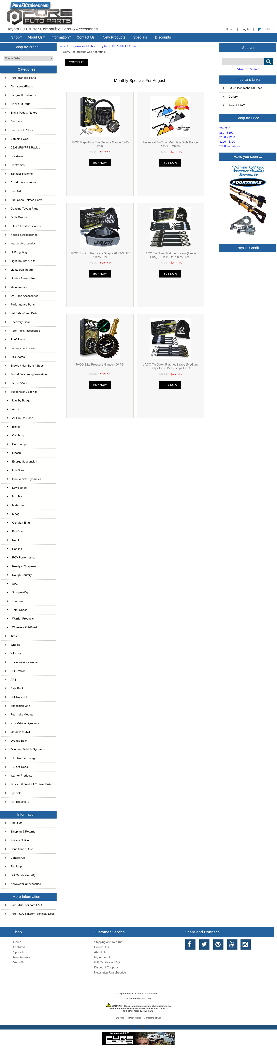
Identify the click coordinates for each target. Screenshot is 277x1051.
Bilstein (16, 426)
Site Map (16, 866)
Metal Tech (19, 505)
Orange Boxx (19, 740)
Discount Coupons (106, 967)
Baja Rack (17, 688)
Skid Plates (18, 356)
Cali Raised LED (21, 697)
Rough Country (22, 575)
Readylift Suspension (25, 566)
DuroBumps (19, 444)
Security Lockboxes (23, 348)
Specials (140, 37)
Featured (19, 947)
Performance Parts (23, 304)
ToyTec (103, 46)
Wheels (15, 644)
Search (248, 47)
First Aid (16, 191)
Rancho (17, 548)
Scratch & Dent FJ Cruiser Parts (31, 784)
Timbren (17, 601)
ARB (13, 679)
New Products (114, 37)
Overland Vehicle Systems (27, 749)
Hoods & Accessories (24, 234)
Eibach (16, 452)
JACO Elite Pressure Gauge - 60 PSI (100, 364)
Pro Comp (18, 531)
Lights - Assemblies (23, 278)
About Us (35, 37)
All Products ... (20, 801)
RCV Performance (23, 557)
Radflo (16, 540)
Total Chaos (19, 609)
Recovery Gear (20, 322)
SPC (15, 583)
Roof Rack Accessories (25, 330)
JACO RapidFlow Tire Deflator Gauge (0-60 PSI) (100, 144)
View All (18, 962)
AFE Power (18, 670)
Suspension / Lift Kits (82, 46)
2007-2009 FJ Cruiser (124, 46)
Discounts (163, 37)
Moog (15, 513)
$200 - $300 (227, 141)
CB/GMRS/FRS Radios (25, 147)
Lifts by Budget (21, 400)
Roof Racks (18, 339)
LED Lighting (19, 252)
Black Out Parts (20, 103)
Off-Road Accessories (24, 295)
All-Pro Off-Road (22, 418)
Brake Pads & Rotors (24, 112)
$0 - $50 (224, 128)
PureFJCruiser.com (147, 993)
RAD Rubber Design (24, 758)
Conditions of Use (22, 849)
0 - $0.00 (268, 29)
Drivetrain (17, 156)
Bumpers (16, 121)
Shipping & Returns (23, 831)
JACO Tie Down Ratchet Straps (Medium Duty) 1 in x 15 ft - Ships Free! (170, 366)
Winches (16, 653)
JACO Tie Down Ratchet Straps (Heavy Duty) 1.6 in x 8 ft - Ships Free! (170, 255)
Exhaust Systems (22, 173)
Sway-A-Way (20, 592)
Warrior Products (23, 618)
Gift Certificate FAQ (23, 875)
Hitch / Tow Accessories (26, 226)
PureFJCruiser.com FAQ (26, 905)
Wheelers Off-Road (24, 627)
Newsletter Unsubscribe (26, 883)
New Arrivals (21, 957)
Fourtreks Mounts (22, 714)
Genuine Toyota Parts (24, 208)
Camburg (18, 435)
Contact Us (86, 37)
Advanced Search (247, 69)
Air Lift (16, 409)
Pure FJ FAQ (237, 105)
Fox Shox (18, 470)
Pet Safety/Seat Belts (24, 313)
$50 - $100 (226, 132)
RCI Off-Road (19, 766)
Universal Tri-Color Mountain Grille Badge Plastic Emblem (170, 144)
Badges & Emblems (23, 95)
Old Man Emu (21, 522)
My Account (102, 957)
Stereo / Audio (20, 383)
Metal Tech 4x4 (20, 732)
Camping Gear (20, 138)
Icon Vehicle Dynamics (26, 479)
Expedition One (20, 705)
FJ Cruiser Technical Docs (245, 87)
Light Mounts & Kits (23, 260)
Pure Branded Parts (23, 77)
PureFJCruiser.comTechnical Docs (33, 913)
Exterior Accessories (24, 182)
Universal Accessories (25, 662)
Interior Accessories (23, 243)
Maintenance (19, 287)
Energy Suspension (24, 461)
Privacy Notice (20, 840)
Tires (14, 636)
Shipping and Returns (108, 942)
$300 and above (229, 146)
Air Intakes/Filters (22, 86)
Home (230, 29)
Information (59, 37)
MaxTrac (17, 496)
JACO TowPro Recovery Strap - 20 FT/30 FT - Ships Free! (100, 255)
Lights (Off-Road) (22, 269)
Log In (246, 29)
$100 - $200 (227, 137)
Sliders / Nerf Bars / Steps (27, 365)
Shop (15, 37)
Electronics (18, 165)
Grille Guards (19, 217)
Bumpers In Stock (22, 130)
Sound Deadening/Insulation (29, 374)
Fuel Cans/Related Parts (26, 199)
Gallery (233, 96)
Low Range (19, 487)
